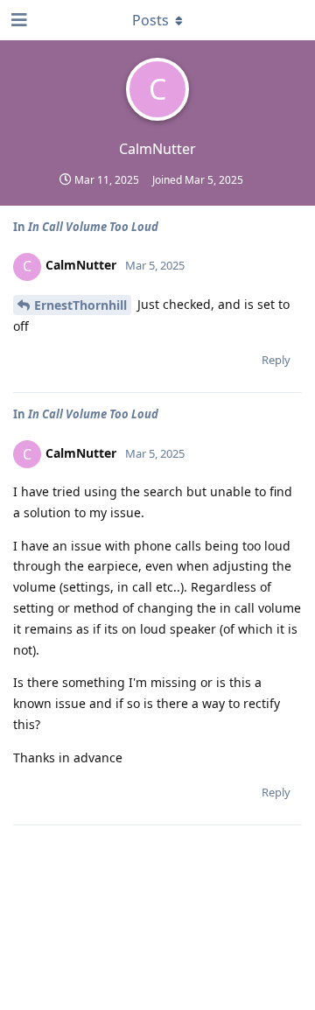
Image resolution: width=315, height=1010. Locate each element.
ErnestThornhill (80, 305)
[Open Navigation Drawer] (17, 20)
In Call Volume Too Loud (93, 227)
